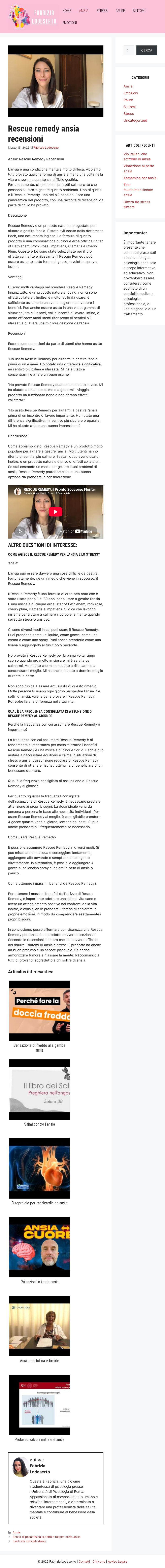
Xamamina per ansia (140, 178)
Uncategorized (135, 120)
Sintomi (139, 10)
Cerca (146, 50)
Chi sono (99, 1561)
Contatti (84, 1561)
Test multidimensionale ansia (138, 190)
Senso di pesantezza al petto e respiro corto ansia (46, 1536)
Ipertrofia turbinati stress (29, 1541)
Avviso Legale (117, 1561)
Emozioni (70, 23)
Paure (120, 10)
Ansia (83, 10)
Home (67, 10)
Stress (102, 10)
